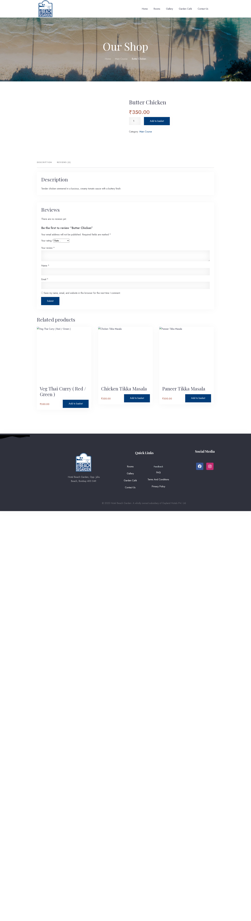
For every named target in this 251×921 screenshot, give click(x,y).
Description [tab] (44, 162)
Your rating (47, 240)
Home (145, 8)
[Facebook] (199, 466)
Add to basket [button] (76, 403)
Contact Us (203, 8)
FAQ (158, 472)
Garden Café (185, 8)
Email (44, 279)
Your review (48, 248)
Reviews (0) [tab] (64, 162)
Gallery (169, 8)
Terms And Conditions (158, 479)
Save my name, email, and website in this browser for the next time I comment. (82, 293)
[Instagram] (210, 466)
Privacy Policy (158, 486)
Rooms (157, 8)
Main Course (121, 58)
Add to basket (157, 121)
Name (45, 266)
